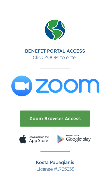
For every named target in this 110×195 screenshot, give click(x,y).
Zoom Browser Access (55, 118)
